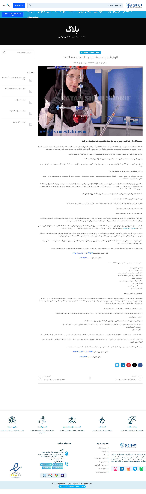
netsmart (91, 63)
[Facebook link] (140, 365)
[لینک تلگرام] (117, 365)
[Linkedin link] (123, 365)
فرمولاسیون (76, 37)
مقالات (104, 455)
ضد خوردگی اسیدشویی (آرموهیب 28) (13, 78)
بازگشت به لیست (90, 378)
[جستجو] (30, 5)
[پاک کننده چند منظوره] (30, 113)
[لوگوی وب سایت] (134, 5)
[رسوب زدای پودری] (30, 124)
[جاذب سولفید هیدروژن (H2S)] (30, 91)
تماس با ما (102, 462)
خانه (84, 37)
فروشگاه (103, 451)
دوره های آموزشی (100, 465)
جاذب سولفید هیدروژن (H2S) (15, 88)
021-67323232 (57, 468)
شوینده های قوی (129, 228)
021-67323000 (58, 465)
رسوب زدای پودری (19, 122)
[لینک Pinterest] (128, 365)
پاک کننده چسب (19, 100)
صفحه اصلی (102, 448)
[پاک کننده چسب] (30, 102)
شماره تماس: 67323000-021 (13, 14)
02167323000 (84, 258)
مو (81, 52)
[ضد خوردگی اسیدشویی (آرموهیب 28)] (30, 80)
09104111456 (19, 5)
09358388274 (77, 253)
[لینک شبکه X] (134, 365)
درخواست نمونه (101, 472)
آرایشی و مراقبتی (64, 37)
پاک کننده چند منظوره (17, 111)
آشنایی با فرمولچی (100, 458)
